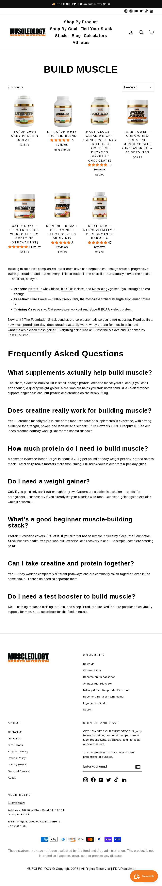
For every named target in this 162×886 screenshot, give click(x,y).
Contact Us (15, 732)
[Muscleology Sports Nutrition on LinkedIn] (124, 779)
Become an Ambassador (99, 676)
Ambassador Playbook (97, 683)
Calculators (95, 35)
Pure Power (38, 299)
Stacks (62, 35)
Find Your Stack (96, 29)
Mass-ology (100, 289)
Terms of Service (18, 771)
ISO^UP (67, 289)
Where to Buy (92, 670)
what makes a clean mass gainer (32, 330)
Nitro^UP (35, 289)
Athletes (81, 42)
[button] (60, 140)
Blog (76, 35)
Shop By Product (81, 22)
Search (87, 709)
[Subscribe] (138, 766)
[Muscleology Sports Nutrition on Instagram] (85, 779)
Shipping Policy (18, 751)
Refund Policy (17, 758)
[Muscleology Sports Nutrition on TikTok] (116, 779)
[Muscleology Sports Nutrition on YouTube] (101, 779)
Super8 (94, 309)
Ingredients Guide (94, 703)
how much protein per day (26, 324)
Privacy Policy (17, 764)
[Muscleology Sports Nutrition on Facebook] (93, 779)
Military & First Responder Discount (106, 690)
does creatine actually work (67, 324)
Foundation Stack (44, 319)
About (12, 777)
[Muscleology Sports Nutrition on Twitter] (108, 779)
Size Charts (15, 745)
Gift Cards (14, 738)
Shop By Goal (63, 29)
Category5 (56, 309)
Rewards (88, 663)
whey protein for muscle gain (110, 324)
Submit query (16, 802)
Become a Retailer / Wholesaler (103, 696)
